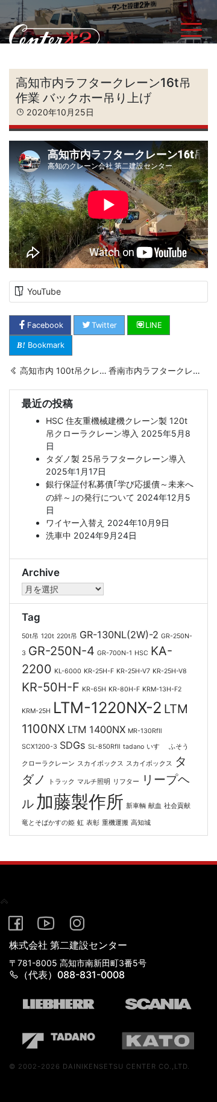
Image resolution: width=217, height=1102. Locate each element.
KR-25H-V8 (170, 671)
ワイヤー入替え (75, 522)
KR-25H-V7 (133, 671)
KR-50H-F (51, 687)
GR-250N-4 (61, 651)
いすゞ (156, 747)
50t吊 (30, 636)
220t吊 (67, 636)
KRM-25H (36, 711)
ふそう (179, 747)
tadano (133, 747)
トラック (61, 782)
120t (47, 636)
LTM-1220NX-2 (107, 707)
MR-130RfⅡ (145, 731)
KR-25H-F (99, 671)
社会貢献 (177, 806)
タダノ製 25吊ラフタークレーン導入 (116, 458)
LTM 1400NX (96, 729)
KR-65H (94, 689)
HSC (141, 653)
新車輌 (136, 806)
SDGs (73, 745)
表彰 (92, 823)
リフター (126, 782)
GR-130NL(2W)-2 (119, 635)
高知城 (141, 823)
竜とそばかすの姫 (48, 823)
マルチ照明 (93, 782)
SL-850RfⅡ (104, 747)
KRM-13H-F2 (161, 689)
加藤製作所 (80, 801)
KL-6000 (67, 671)
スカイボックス (100, 763)
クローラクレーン (48, 763)
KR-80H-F (124, 689)
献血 (155, 806)
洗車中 (58, 535)
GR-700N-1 (114, 653)
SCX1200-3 (39, 747)
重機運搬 (115, 823)
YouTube (44, 291)
